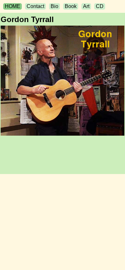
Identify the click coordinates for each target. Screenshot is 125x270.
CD (100, 6)
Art (86, 6)
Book (71, 6)
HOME (12, 6)
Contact (35, 6)
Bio (54, 6)
